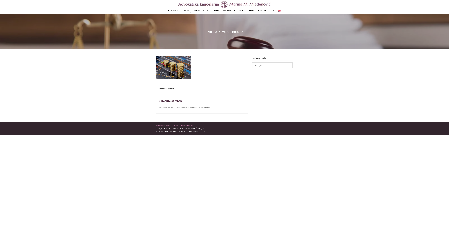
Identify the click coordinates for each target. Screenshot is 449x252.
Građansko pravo (165, 88)
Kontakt (263, 10)
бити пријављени (203, 107)
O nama (186, 10)
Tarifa (215, 10)
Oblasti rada (201, 10)
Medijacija (229, 10)
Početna (173, 10)
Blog (251, 10)
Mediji (242, 10)
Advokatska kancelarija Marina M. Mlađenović (175, 125)
